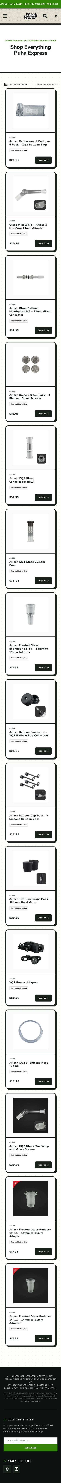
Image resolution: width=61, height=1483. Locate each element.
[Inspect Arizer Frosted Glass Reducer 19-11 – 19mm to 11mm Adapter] (30, 1199)
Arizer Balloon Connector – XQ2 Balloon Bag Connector (29, 733)
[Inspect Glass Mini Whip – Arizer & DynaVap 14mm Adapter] (30, 194)
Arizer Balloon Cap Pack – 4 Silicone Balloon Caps (29, 817)
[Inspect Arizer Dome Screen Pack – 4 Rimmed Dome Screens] (30, 364)
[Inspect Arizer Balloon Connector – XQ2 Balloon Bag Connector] (30, 702)
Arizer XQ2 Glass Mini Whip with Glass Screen (29, 1147)
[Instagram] (16, 1469)
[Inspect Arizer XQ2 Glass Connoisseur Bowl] (30, 448)
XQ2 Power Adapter (23, 982)
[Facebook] (7, 1469)
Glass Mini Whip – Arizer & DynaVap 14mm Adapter (28, 226)
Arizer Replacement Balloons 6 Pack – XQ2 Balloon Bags (29, 142)
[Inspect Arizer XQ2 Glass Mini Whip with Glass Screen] (30, 1115)
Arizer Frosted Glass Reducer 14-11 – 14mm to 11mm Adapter (30, 1320)
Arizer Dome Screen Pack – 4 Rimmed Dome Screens (29, 396)
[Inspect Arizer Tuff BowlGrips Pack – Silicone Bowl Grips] (30, 869)
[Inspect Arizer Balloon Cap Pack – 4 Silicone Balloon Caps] (30, 785)
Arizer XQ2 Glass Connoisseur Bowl (21, 480)
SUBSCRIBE (30, 1448)
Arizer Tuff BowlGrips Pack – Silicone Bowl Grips (29, 900)
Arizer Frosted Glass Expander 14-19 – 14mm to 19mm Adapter (28, 648)
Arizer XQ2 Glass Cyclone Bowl (27, 563)
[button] (5, 16)
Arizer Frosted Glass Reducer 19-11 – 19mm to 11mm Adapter (30, 1233)
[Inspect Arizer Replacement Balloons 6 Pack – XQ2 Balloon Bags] (30, 111)
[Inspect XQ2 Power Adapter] (30, 952)
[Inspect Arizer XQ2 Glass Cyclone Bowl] (30, 531)
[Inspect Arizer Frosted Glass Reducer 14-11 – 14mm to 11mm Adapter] (30, 1286)
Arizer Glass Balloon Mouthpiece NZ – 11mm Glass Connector (30, 311)
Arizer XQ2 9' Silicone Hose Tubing (28, 1064)
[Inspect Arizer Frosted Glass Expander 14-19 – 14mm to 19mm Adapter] (30, 615)
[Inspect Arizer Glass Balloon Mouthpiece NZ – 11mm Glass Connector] (30, 278)
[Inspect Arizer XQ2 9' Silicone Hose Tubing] (30, 1032)
